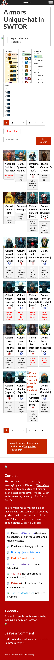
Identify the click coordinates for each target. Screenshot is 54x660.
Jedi (26, 58)
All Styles (27, 55)
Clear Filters (12, 131)
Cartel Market (14, 55)
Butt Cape (40, 66)
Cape (40, 70)
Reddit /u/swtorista (22, 558)
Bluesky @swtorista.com (25, 552)
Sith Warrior (29, 82)
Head (7, 92)
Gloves (7, 107)
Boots (7, 103)
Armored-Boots (40, 79)
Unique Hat (40, 57)
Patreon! (33, 619)
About (7, 654)
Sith (26, 78)
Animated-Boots (40, 76)
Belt (7, 111)
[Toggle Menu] (50, 2)
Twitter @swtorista (22, 592)
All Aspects (40, 60)
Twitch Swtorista (21, 563)
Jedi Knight (29, 62)
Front (7, 115)
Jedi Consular (29, 66)
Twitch (45, 492)
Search (43, 141)
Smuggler (29, 74)
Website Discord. (31, 522)
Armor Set (8, 89)
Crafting (14, 59)
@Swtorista (42, 485)
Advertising (29, 654)
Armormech (14, 63)
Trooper (29, 70)
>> (41, 122)
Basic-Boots (40, 83)
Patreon (16, 583)
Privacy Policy (17, 654)
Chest (7, 96)
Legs (7, 100)
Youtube (16, 573)
